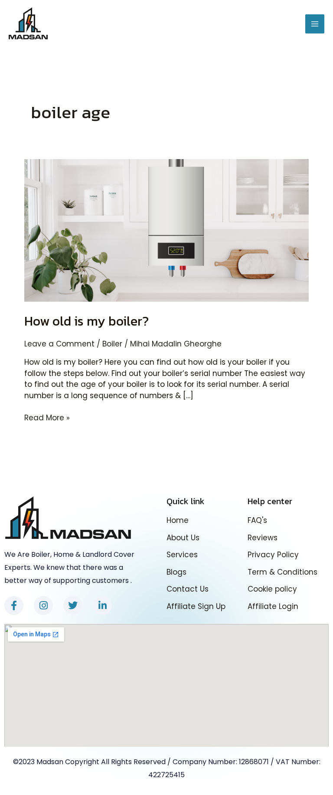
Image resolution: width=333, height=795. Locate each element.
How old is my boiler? (86, 321)
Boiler (112, 344)
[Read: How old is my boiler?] (166, 230)
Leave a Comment (59, 344)
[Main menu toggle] (314, 23)
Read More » (47, 417)
